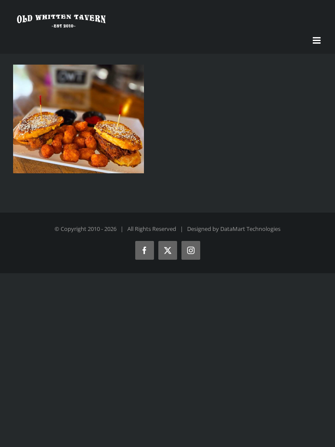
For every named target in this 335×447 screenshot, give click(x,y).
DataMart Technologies (250, 229)
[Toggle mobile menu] (317, 40)
